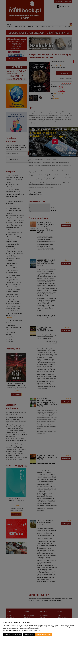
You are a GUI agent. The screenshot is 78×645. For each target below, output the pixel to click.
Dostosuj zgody (28, 634)
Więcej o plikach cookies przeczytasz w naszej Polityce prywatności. (22, 630)
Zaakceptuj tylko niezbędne (12, 634)
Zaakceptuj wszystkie (43, 634)
